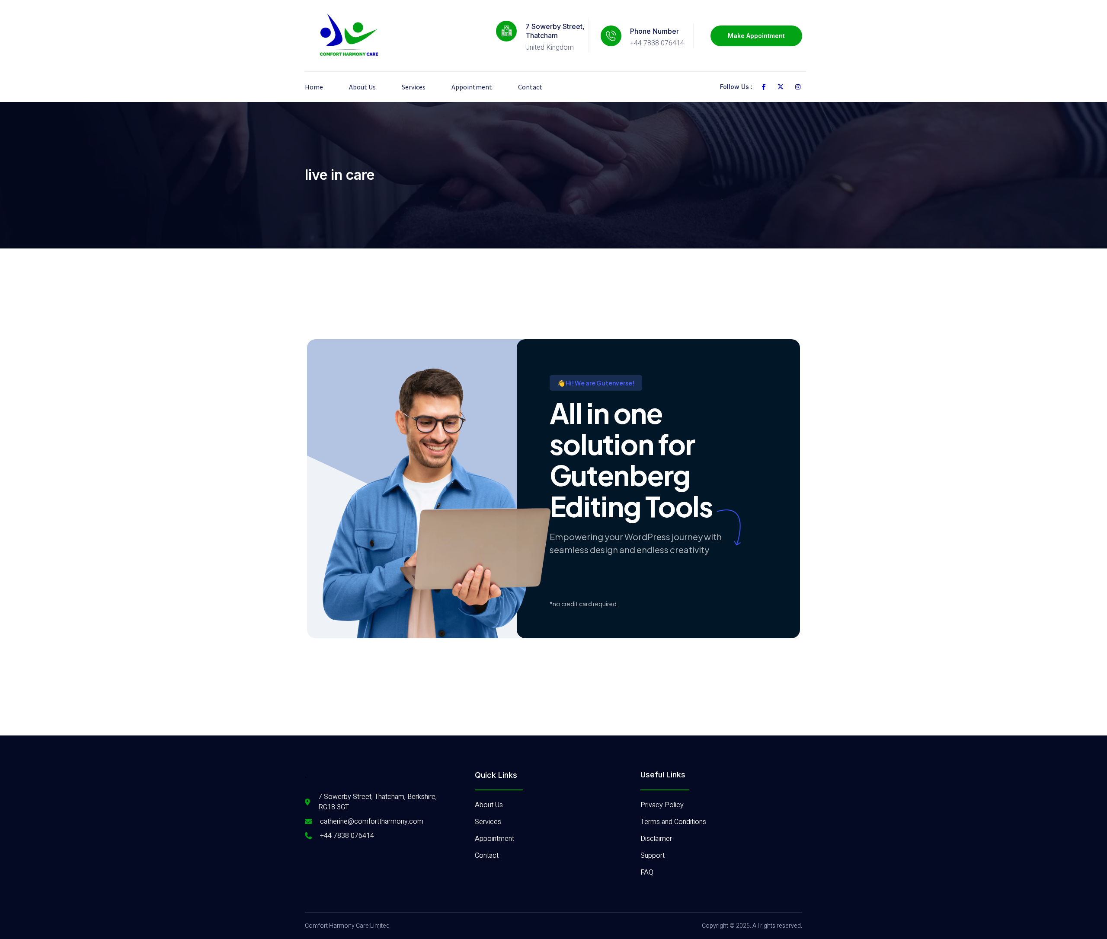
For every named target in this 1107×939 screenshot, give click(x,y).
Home (314, 87)
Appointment (471, 87)
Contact (530, 87)
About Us (362, 87)
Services (414, 87)
